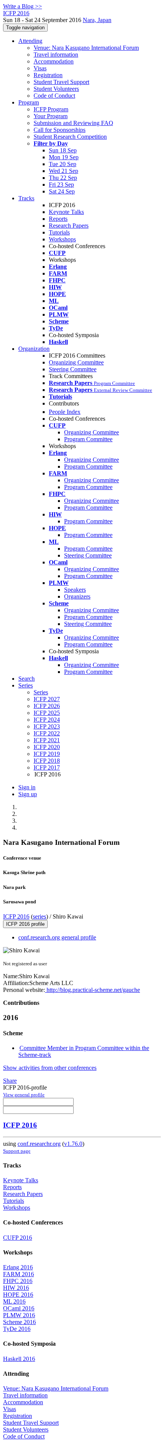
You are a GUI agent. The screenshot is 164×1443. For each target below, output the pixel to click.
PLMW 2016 (19, 1315)
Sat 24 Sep (62, 191)
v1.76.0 (73, 1143)
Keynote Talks (66, 212)
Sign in (26, 787)
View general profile (24, 1095)
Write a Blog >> (22, 6)
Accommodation (54, 61)
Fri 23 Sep (61, 184)
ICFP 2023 (47, 726)
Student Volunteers (56, 89)
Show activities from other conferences (49, 1067)
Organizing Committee (76, 362)
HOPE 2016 (18, 1294)
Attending (30, 41)
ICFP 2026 (47, 706)
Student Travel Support (61, 82)
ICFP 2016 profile (25, 924)
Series (41, 692)
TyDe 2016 (17, 1329)
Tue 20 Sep (62, 164)
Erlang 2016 (18, 1267)
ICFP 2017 (47, 767)
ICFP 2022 (47, 733)
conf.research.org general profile (57, 937)
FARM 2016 (18, 1274)
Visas (40, 68)
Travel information (56, 54)
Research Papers (68, 225)
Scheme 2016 (19, 1322)
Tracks (26, 198)
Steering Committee (72, 369)
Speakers (75, 589)
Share (10, 1080)
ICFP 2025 (47, 713)
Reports (58, 218)
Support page (17, 1151)
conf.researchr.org (39, 1143)
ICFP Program (51, 109)
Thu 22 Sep (63, 177)
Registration (48, 75)
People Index (64, 412)
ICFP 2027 (47, 699)
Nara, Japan (97, 20)
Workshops (62, 239)
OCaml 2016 (18, 1308)
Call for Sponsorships (59, 130)
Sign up (27, 794)
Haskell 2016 (19, 1359)
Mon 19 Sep (64, 157)
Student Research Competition (70, 136)
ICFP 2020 (47, 747)
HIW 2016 (16, 1288)
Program (28, 102)
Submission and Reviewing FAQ (73, 123)
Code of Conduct (54, 95)
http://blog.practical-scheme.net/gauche (92, 990)
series (39, 916)
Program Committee (88, 439)
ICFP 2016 (16, 916)
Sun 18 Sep (63, 150)
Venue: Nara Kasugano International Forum (86, 47)
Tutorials (59, 232)
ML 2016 (14, 1301)
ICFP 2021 (47, 740)
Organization (34, 348)
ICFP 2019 (47, 754)
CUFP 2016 (17, 1237)
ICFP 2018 (47, 760)
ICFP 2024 (47, 719)
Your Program (51, 116)
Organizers (77, 596)
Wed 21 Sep (63, 171)
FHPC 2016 (17, 1281)
